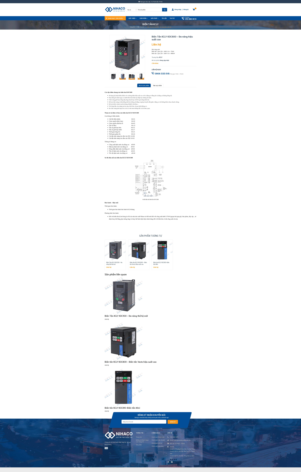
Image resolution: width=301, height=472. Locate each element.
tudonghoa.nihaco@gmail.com (182, 440)
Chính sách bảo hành (158, 446)
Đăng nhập (177, 9)
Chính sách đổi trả (157, 443)
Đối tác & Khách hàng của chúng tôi (142, 441)
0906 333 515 (162, 73)
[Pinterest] (172, 462)
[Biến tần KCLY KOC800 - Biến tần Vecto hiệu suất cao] (138, 250)
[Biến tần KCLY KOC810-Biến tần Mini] (162, 250)
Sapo (162, 470)
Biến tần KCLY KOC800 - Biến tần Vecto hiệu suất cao (138, 263)
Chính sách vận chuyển (158, 440)
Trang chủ (139, 437)
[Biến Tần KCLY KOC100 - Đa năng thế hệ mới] (115, 250)
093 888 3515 (190, 19)
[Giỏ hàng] (194, 10)
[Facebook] (168, 462)
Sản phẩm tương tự (150, 235)
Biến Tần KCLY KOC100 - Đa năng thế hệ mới (114, 263)
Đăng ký (186, 9)
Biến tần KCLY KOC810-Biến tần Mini (122, 407)
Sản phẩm (139, 445)
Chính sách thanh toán (158, 437)
